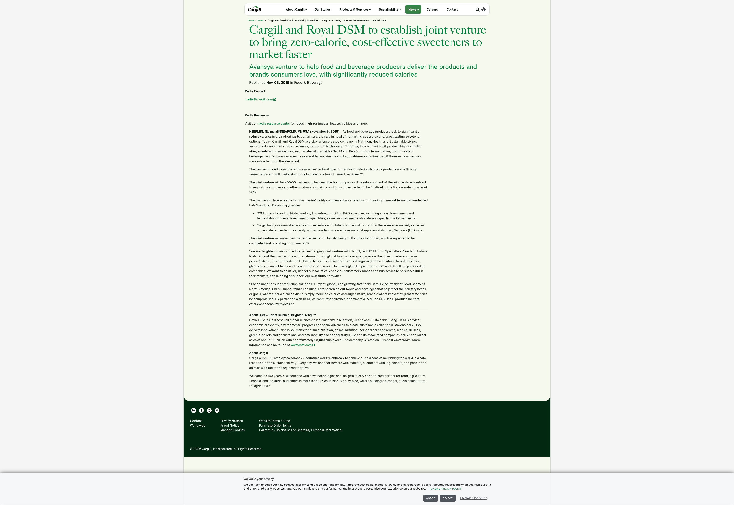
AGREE (430, 498)
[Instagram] (209, 410)
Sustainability (388, 9)
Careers (432, 9)
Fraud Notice (229, 425)
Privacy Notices (231, 421)
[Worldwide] (483, 9)
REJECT (448, 498)
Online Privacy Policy (446, 488)
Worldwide (197, 425)
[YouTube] (217, 410)
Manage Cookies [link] (232, 430)
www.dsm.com (301, 345)
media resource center (273, 123)
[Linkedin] (193, 410)
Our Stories (323, 9)
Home (251, 20)
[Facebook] (201, 410)
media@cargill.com (259, 99)
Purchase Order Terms (275, 425)
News (412, 9)
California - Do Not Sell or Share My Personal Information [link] (300, 430)
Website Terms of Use (274, 421)
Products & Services (354, 9)
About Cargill (295, 9)
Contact (452, 9)
